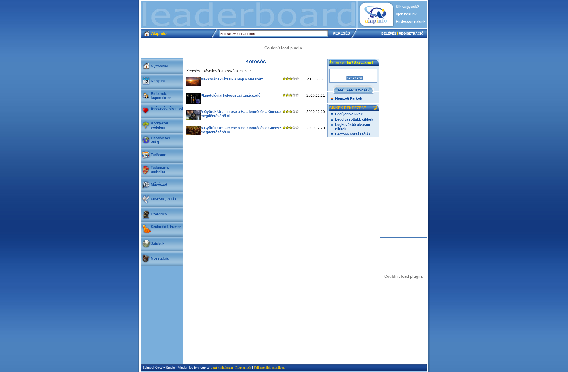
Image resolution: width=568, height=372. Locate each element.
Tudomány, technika (160, 170)
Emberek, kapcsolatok (161, 96)
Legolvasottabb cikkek (354, 119)
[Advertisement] (248, 14)
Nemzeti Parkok (348, 98)
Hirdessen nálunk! (411, 22)
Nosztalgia (160, 258)
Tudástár (158, 155)
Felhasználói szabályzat (269, 367)
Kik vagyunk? (407, 7)
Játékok (157, 244)
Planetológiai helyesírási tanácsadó (230, 95)
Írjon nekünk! (407, 14)
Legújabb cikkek (349, 114)
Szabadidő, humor (166, 227)
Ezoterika (159, 214)
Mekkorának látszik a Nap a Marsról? (232, 79)
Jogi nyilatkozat (222, 367)
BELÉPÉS (388, 33)
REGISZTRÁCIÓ (411, 33)
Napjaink (158, 81)
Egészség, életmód (167, 108)
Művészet (159, 184)
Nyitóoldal (159, 66)
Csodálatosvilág (160, 140)
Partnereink (243, 367)
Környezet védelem (159, 125)
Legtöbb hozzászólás (352, 134)
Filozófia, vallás (164, 199)
